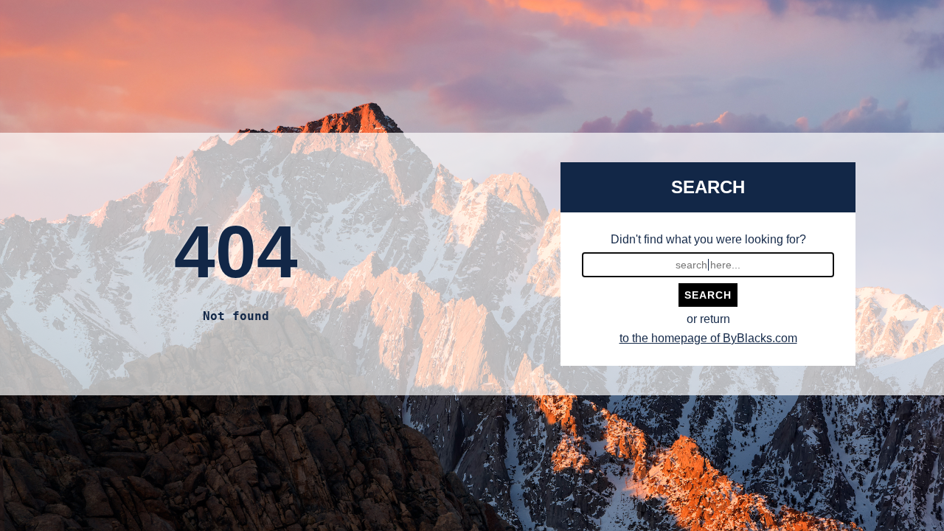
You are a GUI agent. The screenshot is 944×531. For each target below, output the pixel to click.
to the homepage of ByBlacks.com (708, 338)
